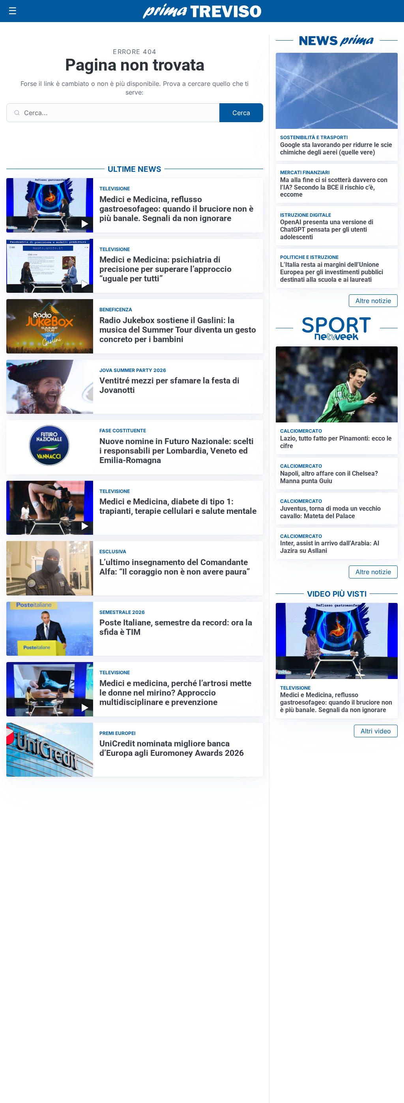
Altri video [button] (376, 731)
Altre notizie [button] (373, 301)
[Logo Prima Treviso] (202, 11)
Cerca (241, 113)
